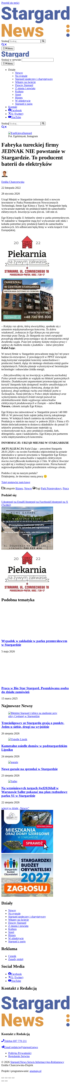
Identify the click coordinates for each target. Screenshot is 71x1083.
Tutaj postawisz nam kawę (15, 482)
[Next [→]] (6, 1075)
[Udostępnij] (6, 1071)
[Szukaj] (43, 41)
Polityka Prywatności (19, 1047)
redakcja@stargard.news (21, 1041)
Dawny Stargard (24, 85)
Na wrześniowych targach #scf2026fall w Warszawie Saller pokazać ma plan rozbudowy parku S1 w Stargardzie (34, 786)
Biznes (19, 97)
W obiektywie (23, 100)
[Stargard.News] (15, 56)
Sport (18, 94)
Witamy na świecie (25, 82)
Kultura (19, 91)
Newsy (19, 72)
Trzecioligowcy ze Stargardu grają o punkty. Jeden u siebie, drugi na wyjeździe (32, 719)
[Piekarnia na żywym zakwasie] (27, 276)
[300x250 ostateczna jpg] (27, 548)
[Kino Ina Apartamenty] (27, 320)
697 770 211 (15, 1035)
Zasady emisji (15, 953)
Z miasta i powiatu (25, 88)
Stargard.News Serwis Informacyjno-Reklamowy (37, 1056)
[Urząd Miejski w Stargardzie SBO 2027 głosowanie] (27, 889)
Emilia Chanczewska (12, 181)
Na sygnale (21, 75)
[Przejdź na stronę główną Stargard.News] (35, 37)
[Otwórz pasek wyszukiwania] (4, 44)
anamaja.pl (35, 1065)
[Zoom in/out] (13, 1071)
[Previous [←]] (2, 1075)
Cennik (12, 950)
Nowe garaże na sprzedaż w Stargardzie (29, 763)
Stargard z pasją (23, 103)
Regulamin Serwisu (19, 1050)
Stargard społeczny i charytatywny (34, 79)
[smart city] (27, 846)
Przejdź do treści (10, 2)
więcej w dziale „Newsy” (15, 802)
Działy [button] (12, 69)
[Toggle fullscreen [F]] (9, 1071)
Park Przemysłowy (51, 488)
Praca (66, 488)
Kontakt (12, 106)
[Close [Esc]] (2, 1071)
